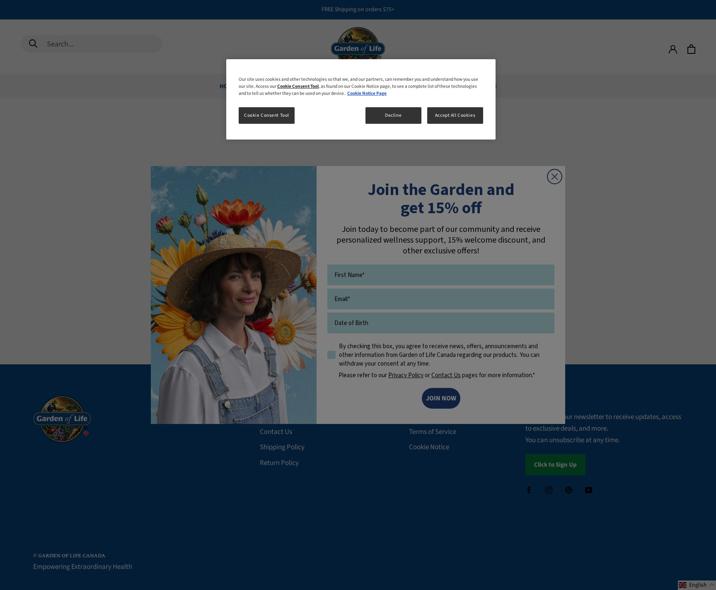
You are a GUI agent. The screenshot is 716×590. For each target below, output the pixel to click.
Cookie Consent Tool (266, 115)
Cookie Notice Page (367, 93)
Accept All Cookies (455, 115)
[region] (361, 99)
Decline (393, 115)
